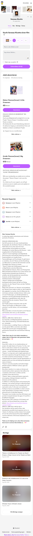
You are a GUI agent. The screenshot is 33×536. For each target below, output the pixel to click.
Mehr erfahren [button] (15, 134)
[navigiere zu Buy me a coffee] (2, 3)
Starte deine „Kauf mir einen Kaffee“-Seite (16, 535)
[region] (16, 49)
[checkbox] (9, 62)
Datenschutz (5, 532)
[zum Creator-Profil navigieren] (16, 14)
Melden (29, 532)
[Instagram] (6, 427)
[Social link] (3, 427)
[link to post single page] (16, 446)
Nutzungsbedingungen (17, 532)
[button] (31, 3)
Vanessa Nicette (16, 19)
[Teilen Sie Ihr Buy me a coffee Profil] (31, 16)
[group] (16, 109)
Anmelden (26, 3)
